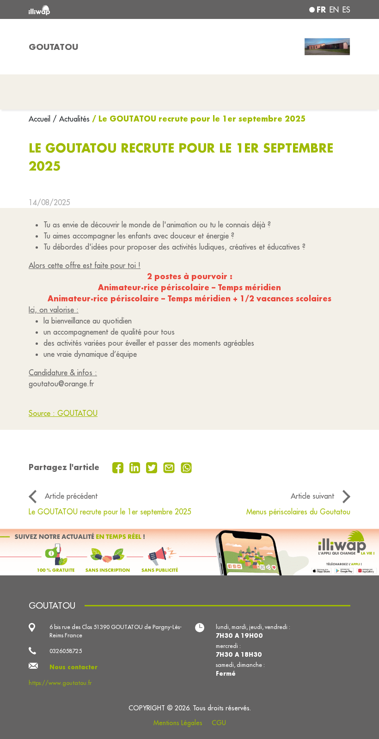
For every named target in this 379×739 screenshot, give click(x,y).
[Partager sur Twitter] (152, 466)
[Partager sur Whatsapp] (186, 466)
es (346, 9)
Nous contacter (73, 667)
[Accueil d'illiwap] (92, 9)
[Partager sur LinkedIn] (136, 466)
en (334, 9)
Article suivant (312, 496)
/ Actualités (71, 118)
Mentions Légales (177, 723)
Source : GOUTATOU (63, 413)
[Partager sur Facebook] (119, 466)
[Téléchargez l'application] (189, 552)
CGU (219, 723)
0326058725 (65, 650)
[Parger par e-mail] (170, 466)
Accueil (41, 118)
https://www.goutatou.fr (60, 682)
